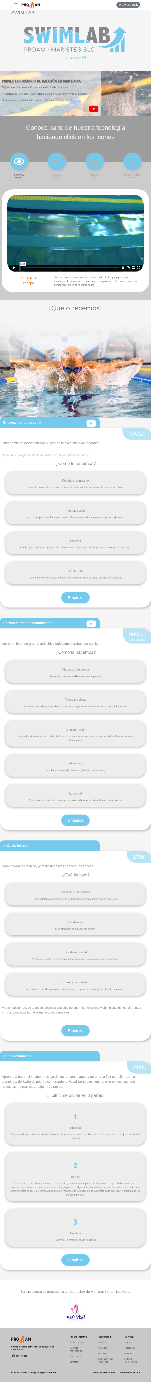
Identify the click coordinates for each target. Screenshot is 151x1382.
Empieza (75, 597)
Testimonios (75, 1356)
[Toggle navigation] (15, 5)
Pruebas (128, 1353)
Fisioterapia (130, 1348)
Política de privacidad (103, 1373)
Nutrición (128, 1342)
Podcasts (102, 1353)
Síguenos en (73, 58)
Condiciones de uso (129, 1373)
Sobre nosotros (77, 1342)
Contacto (74, 1362)
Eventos (102, 1342)
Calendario (103, 1348)
